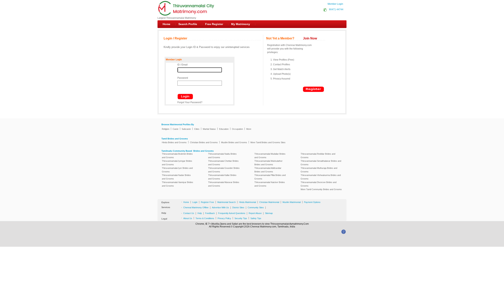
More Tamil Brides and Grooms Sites (267, 142)
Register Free (207, 202)
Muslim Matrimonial (292, 202)
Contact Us (188, 213)
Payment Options (312, 202)
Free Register (214, 24)
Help (199, 213)
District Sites (238, 207)
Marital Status (209, 129)
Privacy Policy (224, 218)
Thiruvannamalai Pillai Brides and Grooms (270, 177)
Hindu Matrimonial (247, 202)
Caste (175, 129)
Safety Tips (255, 218)
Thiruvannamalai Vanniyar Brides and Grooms (177, 184)
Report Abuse (255, 213)
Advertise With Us (220, 207)
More (248, 129)
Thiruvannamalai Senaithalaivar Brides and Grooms (321, 163)
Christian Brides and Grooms (204, 142)
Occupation (237, 129)
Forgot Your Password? (189, 102)
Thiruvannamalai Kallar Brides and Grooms (222, 177)
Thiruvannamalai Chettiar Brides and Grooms (223, 163)
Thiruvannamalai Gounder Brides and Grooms (224, 170)
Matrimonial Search (226, 202)
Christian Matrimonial (269, 202)
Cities (196, 129)
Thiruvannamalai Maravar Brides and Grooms (223, 184)
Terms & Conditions (204, 218)
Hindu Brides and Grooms (174, 142)
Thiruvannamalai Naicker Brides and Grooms (269, 184)
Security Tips (240, 218)
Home (166, 24)
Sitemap (269, 213)
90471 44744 (335, 9)
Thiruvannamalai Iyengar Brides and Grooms (177, 163)
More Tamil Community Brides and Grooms (321, 189)
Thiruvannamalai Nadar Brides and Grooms (176, 177)
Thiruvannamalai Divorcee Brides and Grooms (318, 184)
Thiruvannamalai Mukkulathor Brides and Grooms (268, 163)
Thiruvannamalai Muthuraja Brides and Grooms (319, 170)
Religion (165, 129)
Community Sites (256, 207)
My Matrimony (240, 24)
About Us (187, 218)
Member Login (335, 4)
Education (224, 129)
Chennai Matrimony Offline (195, 207)
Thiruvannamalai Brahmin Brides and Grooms (177, 156)
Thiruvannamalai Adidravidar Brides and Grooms (267, 170)
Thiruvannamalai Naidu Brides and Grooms (222, 156)
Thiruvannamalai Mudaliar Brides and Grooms (269, 156)
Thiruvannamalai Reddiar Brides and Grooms (318, 156)
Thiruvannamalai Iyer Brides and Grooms (177, 170)
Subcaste (186, 129)
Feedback (210, 213)
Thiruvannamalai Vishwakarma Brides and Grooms (321, 177)
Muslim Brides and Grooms (234, 142)
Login (194, 202)
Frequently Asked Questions (231, 213)
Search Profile (187, 24)
